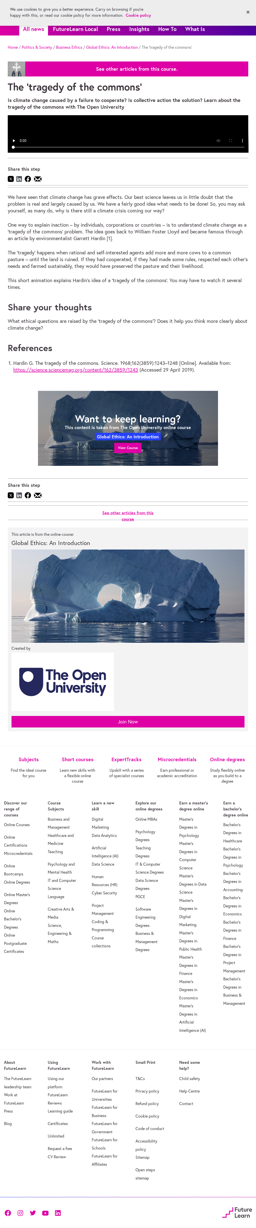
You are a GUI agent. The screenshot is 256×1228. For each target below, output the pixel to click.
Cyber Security (104, 892)
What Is (195, 28)
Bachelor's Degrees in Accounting (233, 881)
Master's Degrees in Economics (188, 989)
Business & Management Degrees (147, 941)
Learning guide (60, 1111)
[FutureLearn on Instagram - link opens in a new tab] (20, 1213)
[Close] (248, 12)
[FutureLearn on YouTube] (45, 1213)
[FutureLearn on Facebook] (9, 1213)
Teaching (55, 851)
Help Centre (189, 1091)
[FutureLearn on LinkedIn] (58, 1213)
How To (167, 28)
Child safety (189, 1078)
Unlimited (56, 1136)
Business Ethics (69, 47)
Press (113, 28)
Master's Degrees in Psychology (189, 827)
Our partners (102, 1078)
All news (33, 28)
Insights (139, 28)
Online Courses (17, 824)
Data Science (103, 864)
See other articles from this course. (137, 69)
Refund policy (147, 1103)
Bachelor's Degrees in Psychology (233, 857)
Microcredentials (18, 853)
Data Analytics (104, 835)
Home (13, 47)
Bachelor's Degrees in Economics (232, 905)
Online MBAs (146, 819)
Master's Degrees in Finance (188, 965)
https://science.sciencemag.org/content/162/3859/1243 (75, 370)
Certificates (58, 1123)
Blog (8, 1123)
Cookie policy (147, 1116)
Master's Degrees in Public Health (190, 941)
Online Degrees (17, 882)
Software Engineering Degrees (146, 917)
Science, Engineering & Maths (60, 933)
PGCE (140, 896)
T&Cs (140, 1078)
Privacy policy (147, 1091)
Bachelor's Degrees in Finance (232, 930)
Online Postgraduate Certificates (15, 943)
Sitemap (143, 1157)
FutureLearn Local (75, 28)
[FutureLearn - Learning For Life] (237, 1212)
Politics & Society (37, 47)
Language (56, 896)
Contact (186, 1103)
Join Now (128, 721)
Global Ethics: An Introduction (112, 47)
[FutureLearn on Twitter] (32, 1213)
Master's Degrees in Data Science (192, 884)
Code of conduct (150, 1128)
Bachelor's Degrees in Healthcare (232, 832)
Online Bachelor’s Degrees (12, 919)
